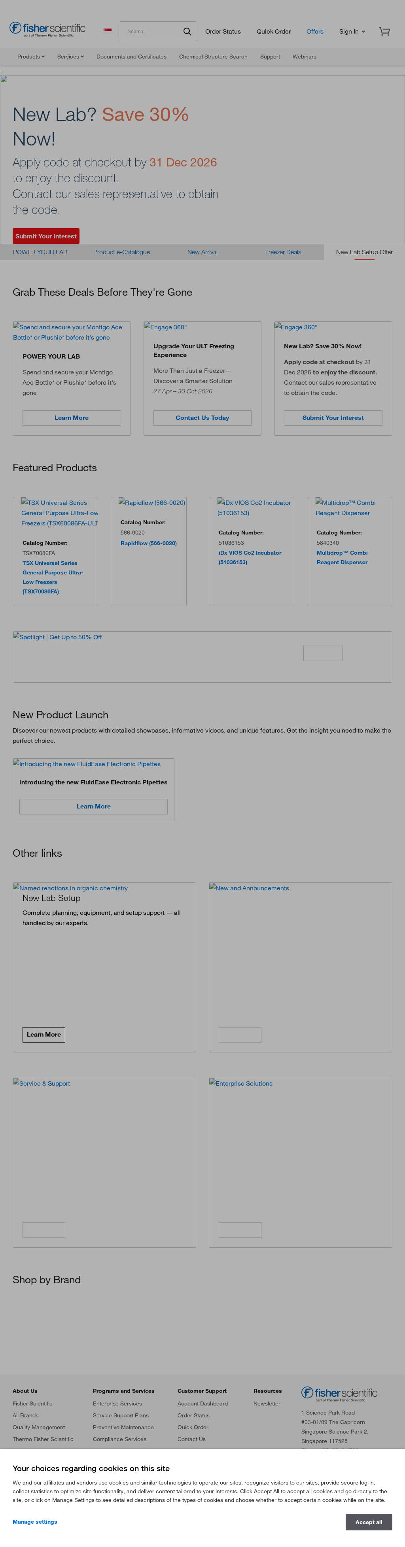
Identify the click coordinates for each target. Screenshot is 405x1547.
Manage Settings (35, 1521)
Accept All (369, 1522)
